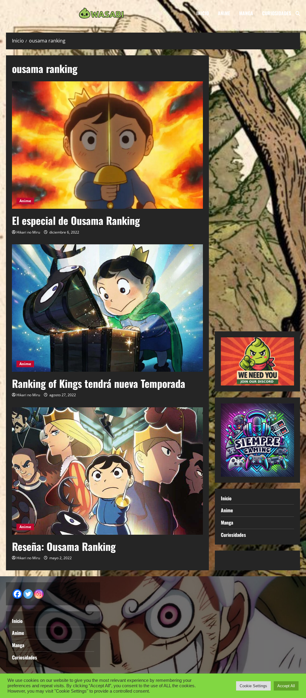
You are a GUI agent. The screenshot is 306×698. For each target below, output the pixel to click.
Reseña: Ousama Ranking (64, 546)
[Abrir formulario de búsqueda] (298, 13)
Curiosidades (276, 13)
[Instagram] (39, 594)
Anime (224, 13)
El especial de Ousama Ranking (76, 220)
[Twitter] (28, 594)
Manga (246, 13)
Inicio (202, 13)
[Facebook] (17, 594)
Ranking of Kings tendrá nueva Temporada (98, 383)
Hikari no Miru (28, 232)
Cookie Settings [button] (253, 686)
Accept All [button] (286, 686)
